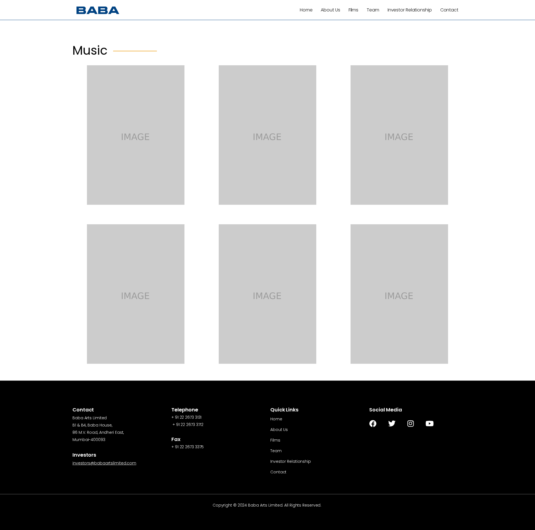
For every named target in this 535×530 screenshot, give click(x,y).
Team (373, 10)
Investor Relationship (410, 10)
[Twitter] (391, 423)
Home (306, 10)
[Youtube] (429, 423)
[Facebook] (372, 423)
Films (354, 10)
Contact (449, 10)
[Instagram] (410, 423)
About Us (330, 10)
